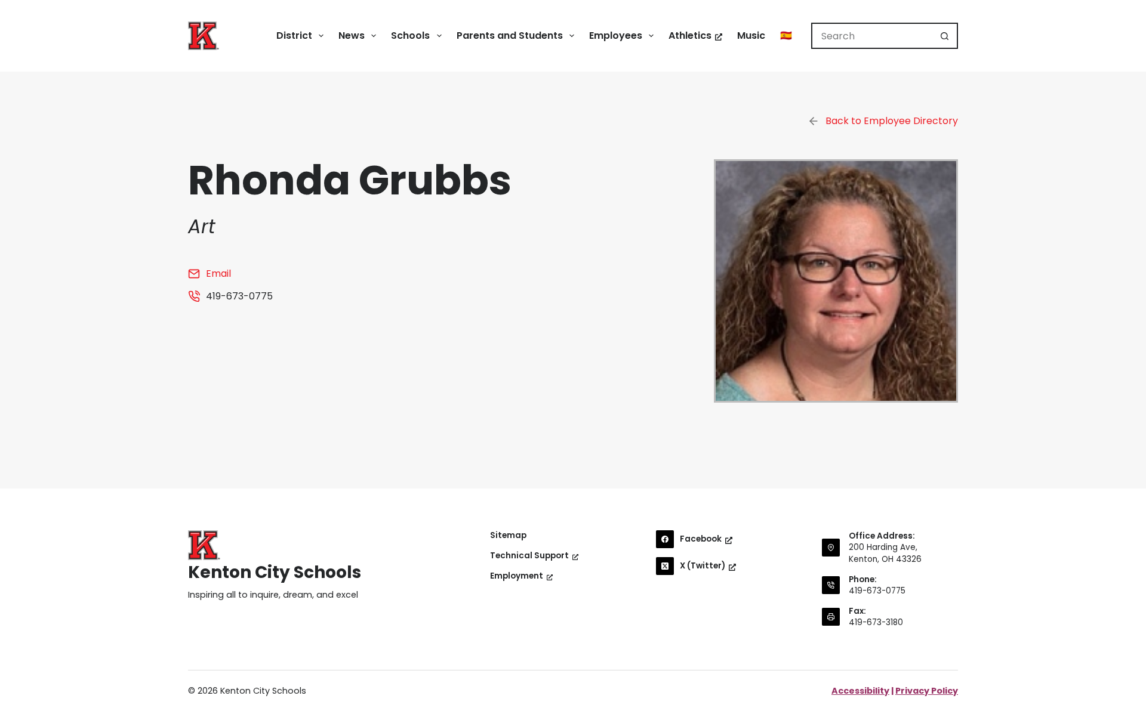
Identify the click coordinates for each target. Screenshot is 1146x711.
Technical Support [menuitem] (529, 556)
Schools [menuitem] (410, 35)
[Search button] (945, 36)
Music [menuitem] (751, 35)
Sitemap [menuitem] (508, 535)
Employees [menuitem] (615, 35)
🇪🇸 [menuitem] (786, 35)
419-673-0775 (877, 590)
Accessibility (860, 691)
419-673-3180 (876, 622)
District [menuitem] (294, 35)
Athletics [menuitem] (689, 35)
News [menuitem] (351, 35)
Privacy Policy (926, 691)
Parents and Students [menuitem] (510, 35)
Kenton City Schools (274, 572)
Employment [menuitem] (516, 576)
